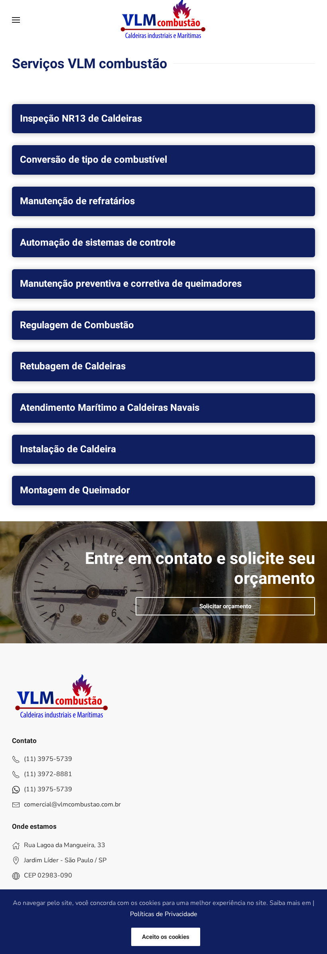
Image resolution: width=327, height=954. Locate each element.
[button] (16, 20)
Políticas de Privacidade (163, 914)
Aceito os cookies (165, 936)
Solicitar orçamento (225, 606)
